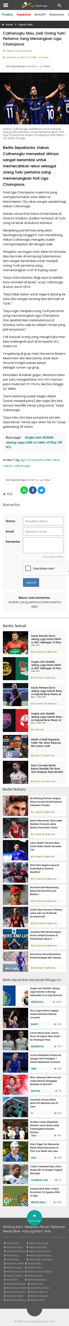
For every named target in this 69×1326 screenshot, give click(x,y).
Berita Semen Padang (40, 1271)
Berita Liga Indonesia (40, 1259)
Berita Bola (12, 1243)
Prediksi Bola (38, 1202)
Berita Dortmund (16, 1292)
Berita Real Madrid (17, 1288)
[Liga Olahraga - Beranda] (34, 5)
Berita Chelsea (15, 1275)
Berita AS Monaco (17, 1300)
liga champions (32, 459)
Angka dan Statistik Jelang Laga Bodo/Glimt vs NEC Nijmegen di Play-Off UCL (46, 666)
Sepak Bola (37, 1002)
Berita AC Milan (15, 1296)
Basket (34, 1024)
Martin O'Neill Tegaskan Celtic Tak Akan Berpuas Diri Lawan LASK (46, 742)
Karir (48, 1231)
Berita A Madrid (39, 1296)
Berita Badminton (16, 1251)
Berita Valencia (39, 1292)
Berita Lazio (37, 1284)
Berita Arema (35, 1275)
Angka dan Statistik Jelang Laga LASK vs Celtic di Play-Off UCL (34, 442)
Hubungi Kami (32, 1231)
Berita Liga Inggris (38, 1243)
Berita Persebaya (37, 1279)
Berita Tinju (12, 1255)
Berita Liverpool (15, 1271)
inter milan (52, 459)
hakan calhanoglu (16, 465)
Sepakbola (24, 14)
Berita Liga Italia (38, 1247)
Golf (33, 1157)
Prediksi (7, 14)
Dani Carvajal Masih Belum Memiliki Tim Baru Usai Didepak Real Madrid (47, 768)
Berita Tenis (13, 1259)
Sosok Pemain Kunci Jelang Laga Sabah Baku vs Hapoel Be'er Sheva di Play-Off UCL (46, 692)
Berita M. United (15, 1263)
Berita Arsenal (14, 1267)
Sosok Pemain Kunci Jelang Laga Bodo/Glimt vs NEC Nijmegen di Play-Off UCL (46, 640)
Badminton (56, 14)
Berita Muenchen (40, 1288)
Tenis (33, 1068)
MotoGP (40, 14)
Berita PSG (12, 1279)
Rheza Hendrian (23, 50)
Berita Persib (34, 1263)
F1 (32, 1113)
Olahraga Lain (39, 1180)
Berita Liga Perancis (40, 1255)
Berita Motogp (15, 1247)
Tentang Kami (13, 1226)
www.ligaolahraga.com (39, 1321)
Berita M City (37, 1300)
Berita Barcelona (16, 1284)
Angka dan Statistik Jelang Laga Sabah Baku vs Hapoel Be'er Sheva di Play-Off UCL (46, 718)
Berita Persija (35, 1267)
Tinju (33, 1135)
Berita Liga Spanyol (39, 1251)
